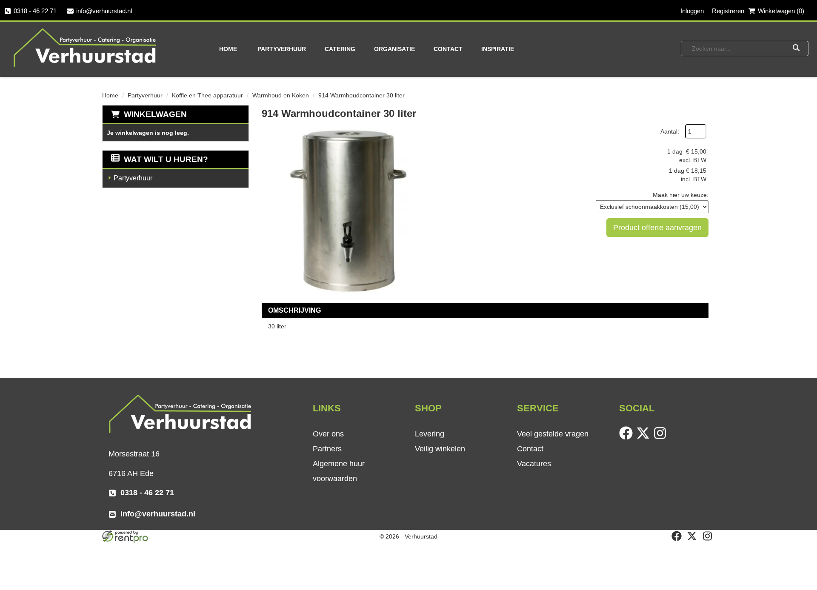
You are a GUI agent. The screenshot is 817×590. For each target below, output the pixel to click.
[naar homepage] (85, 47)
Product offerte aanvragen (657, 227)
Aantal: (669, 131)
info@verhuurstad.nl (104, 10)
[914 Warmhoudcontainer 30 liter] (347, 209)
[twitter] (644, 437)
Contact (448, 49)
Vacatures (534, 463)
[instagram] (661, 437)
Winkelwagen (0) (781, 10)
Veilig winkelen (440, 449)
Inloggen (692, 10)
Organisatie (394, 49)
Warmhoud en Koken (280, 95)
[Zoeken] (796, 48)
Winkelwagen (155, 114)
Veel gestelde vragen (552, 434)
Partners (327, 449)
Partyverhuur (281, 49)
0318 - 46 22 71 (35, 10)
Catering (340, 49)
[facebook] (627, 437)
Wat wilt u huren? (166, 159)
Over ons (328, 434)
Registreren (728, 10)
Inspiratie (497, 49)
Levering (429, 434)
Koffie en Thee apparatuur (207, 95)
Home (228, 49)
